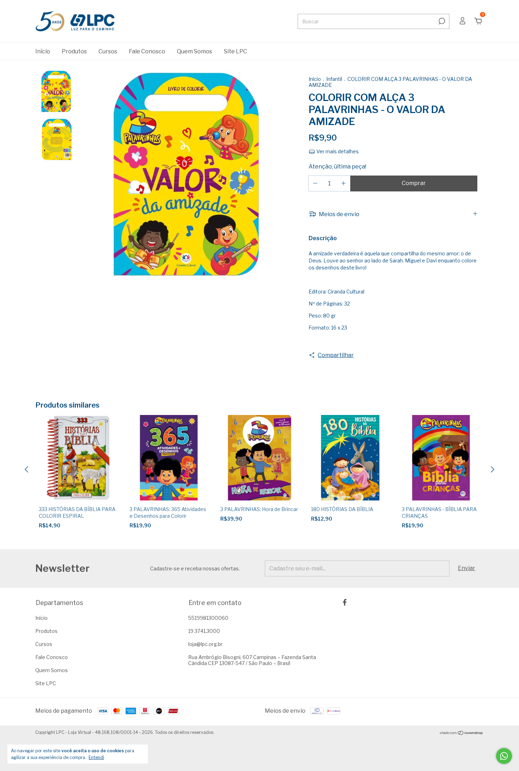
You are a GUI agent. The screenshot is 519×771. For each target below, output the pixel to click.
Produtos (74, 51)
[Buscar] (441, 21)
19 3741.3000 (204, 631)
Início (42, 51)
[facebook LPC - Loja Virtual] (344, 602)
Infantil (334, 79)
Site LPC (235, 51)
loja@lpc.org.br (205, 644)
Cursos (108, 51)
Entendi (96, 757)
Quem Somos (194, 51)
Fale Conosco (147, 51)
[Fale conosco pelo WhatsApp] (504, 756)
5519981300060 (208, 618)
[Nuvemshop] (462, 733)
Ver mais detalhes (337, 151)
